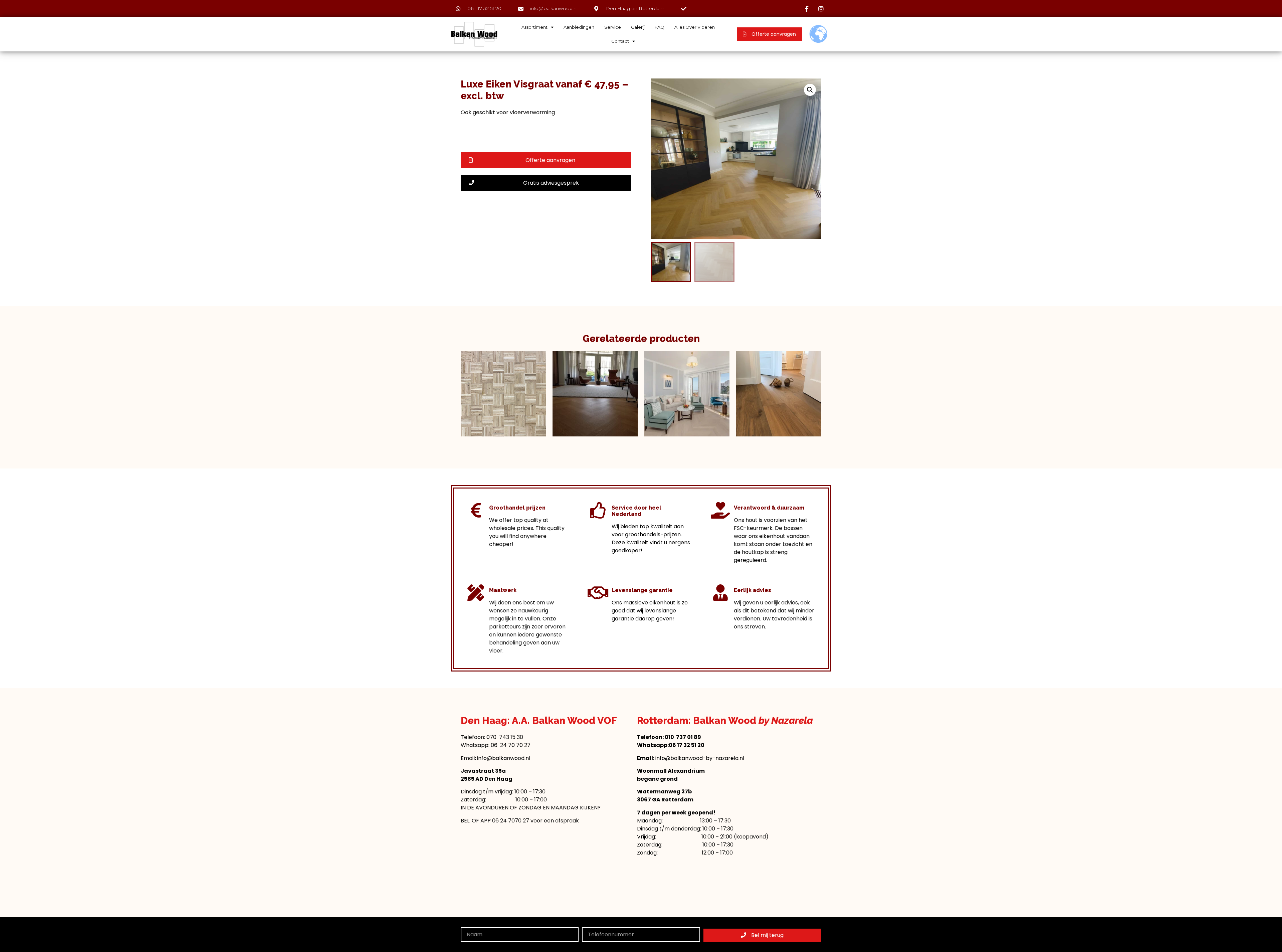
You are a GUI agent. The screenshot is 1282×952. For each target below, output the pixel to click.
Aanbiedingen (579, 27)
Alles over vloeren (694, 27)
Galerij (638, 27)
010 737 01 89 (683, 737)
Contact (620, 41)
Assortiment (534, 27)
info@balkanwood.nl (503, 758)
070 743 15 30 (504, 737)
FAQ (659, 27)
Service (612, 27)
